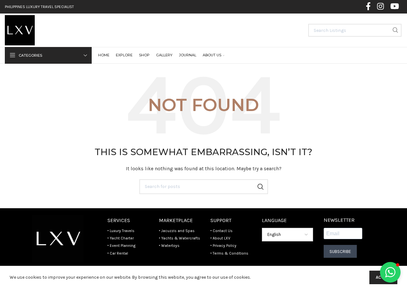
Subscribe (340, 251)
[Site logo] (20, 30)
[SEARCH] (395, 30)
